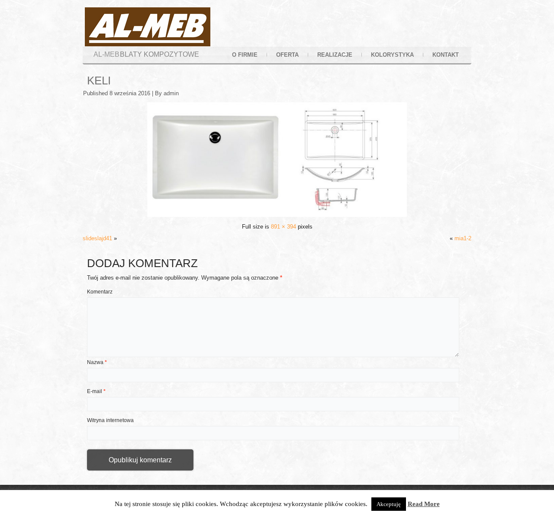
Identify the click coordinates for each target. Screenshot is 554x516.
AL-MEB (106, 54)
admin (171, 93)
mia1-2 (462, 238)
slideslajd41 (97, 238)
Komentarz (100, 292)
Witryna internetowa (110, 420)
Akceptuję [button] (389, 504)
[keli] (277, 215)
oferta (287, 55)
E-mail (96, 391)
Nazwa (97, 362)
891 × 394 (283, 226)
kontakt (445, 55)
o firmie (245, 55)
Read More (424, 503)
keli (99, 80)
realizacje (334, 55)
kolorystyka (392, 55)
